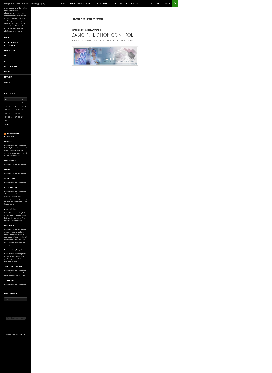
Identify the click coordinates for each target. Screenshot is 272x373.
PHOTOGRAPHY (102, 3)
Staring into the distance (13, 266)
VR (115, 3)
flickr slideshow (20, 334)
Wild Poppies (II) (10, 178)
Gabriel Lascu (108, 40)
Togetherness (9, 280)
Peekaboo (8, 141)
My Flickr (155, 3)
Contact (166, 3)
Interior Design (131, 3)
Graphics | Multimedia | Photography (24, 3)
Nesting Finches (10, 209)
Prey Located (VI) (10, 161)
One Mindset (9, 226)
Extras (144, 3)
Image (76, 40)
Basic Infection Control (102, 35)
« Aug (7, 124)
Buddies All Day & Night (13, 250)
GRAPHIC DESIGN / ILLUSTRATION (81, 3)
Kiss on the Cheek (10, 187)
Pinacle (7, 169)
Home (63, 3)
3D (121, 3)
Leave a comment (126, 40)
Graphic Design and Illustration (86, 30)
